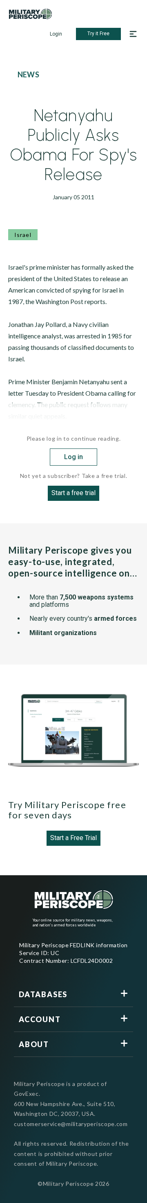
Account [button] (40, 1019)
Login (56, 34)
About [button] (34, 1044)
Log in (73, 457)
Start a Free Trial (73, 838)
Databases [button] (43, 994)
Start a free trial (73, 493)
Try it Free (98, 33)
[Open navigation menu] (133, 34)
